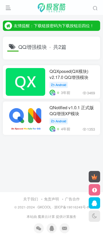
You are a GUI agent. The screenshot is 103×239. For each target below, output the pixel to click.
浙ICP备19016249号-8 (71, 207)
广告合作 (72, 199)
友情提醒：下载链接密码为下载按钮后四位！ (54, 25)
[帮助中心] (94, 190)
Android (61, 84)
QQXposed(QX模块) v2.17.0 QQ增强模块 (68, 74)
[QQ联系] (94, 203)
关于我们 (30, 199)
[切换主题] (94, 216)
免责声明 (51, 199)
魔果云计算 (46, 216)
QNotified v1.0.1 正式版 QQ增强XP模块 (71, 110)
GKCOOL (44, 207)
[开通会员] (94, 176)
